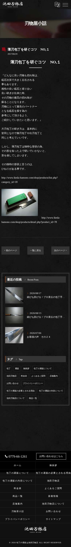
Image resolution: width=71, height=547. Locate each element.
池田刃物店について (16, 398)
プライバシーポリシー (33, 383)
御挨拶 (26, 369)
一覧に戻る (35, 250)
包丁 (9, 369)
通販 (17, 369)
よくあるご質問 (38, 376)
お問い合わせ (13, 383)
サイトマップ (53, 519)
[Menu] (65, 5)
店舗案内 (54, 376)
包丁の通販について (43, 369)
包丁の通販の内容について (51, 391)
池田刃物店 (12, 376)
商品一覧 (33, 398)
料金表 (24, 376)
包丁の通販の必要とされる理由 (21, 391)
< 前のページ (10, 250)
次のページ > (60, 250)
